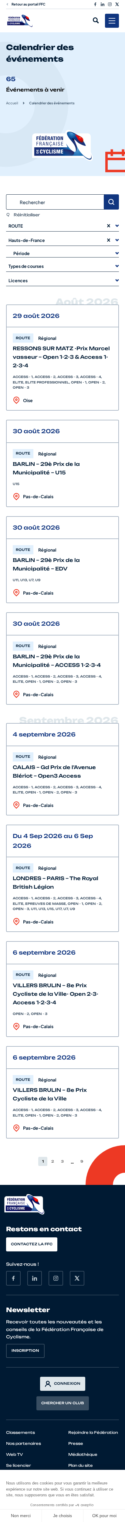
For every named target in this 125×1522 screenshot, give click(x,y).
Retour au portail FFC (29, 4)
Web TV (14, 1454)
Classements (20, 1432)
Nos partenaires (23, 1443)
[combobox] (55, 225)
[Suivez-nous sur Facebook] (95, 4)
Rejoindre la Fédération (93, 1432)
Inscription (25, 1350)
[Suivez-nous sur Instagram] (110, 4)
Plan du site (80, 1465)
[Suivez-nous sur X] (117, 4)
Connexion (67, 1383)
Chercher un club (62, 1403)
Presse (75, 1443)
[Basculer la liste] (117, 225)
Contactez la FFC (31, 1244)
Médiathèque (82, 1454)
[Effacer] (108, 225)
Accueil (12, 103)
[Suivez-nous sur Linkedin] (102, 4)
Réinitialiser (27, 215)
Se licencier (18, 1465)
